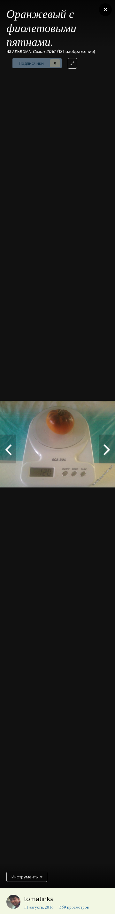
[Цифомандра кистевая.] (8, 449)
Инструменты (26, 876)
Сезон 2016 (44, 51)
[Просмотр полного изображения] (72, 63)
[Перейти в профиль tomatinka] (13, 902)
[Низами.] (107, 449)
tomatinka (39, 899)
